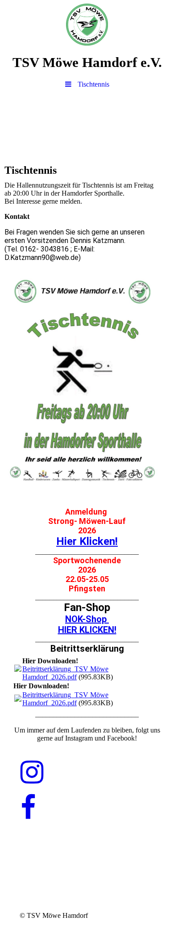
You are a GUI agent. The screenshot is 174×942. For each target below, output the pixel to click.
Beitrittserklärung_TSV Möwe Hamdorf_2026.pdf (65, 673)
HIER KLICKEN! (87, 629)
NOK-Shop (87, 619)
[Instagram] (32, 772)
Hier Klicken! (87, 541)
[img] (87, 24)
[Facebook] (28, 808)
